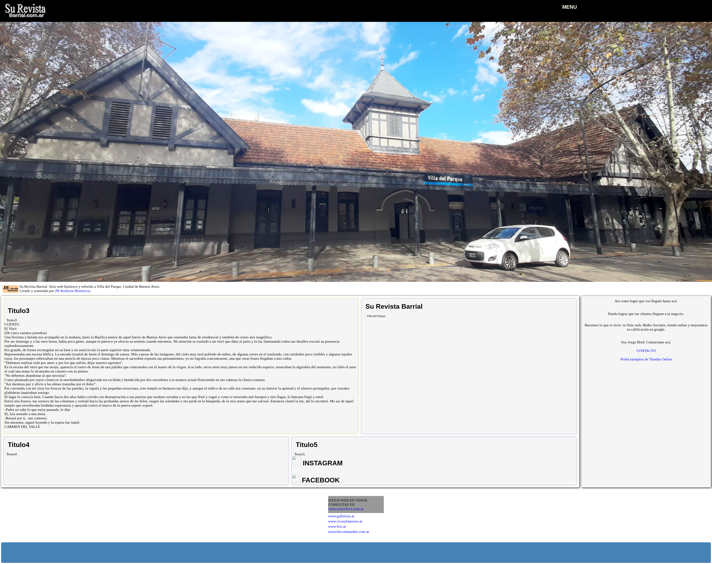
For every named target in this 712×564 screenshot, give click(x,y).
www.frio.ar (337, 526)
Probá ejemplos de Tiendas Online (646, 359)
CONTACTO (646, 351)
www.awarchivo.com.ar (346, 509)
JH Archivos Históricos (72, 291)
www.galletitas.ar (341, 516)
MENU (569, 7)
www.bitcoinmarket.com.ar (348, 532)
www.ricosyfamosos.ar (345, 521)
